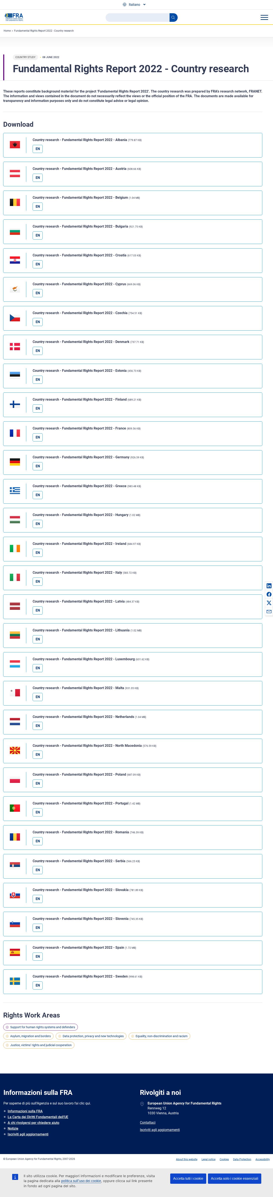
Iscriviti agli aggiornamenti (28, 1134)
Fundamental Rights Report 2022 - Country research (44, 30)
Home (7, 30)
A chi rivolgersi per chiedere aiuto (33, 1123)
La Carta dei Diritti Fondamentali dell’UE (38, 1117)
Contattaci (147, 1123)
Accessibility (263, 1159)
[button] (269, 585)
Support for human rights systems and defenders (42, 1027)
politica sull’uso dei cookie (81, 1181)
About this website (186, 1159)
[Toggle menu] (264, 17)
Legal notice (208, 1159)
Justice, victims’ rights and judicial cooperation (41, 1045)
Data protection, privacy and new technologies (93, 1036)
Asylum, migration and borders (30, 1036)
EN (38, 149)
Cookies (224, 1159)
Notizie (13, 1128)
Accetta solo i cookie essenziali (234, 1178)
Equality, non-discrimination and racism (161, 1036)
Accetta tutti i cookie (188, 1178)
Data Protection (242, 1159)
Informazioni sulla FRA (25, 1111)
